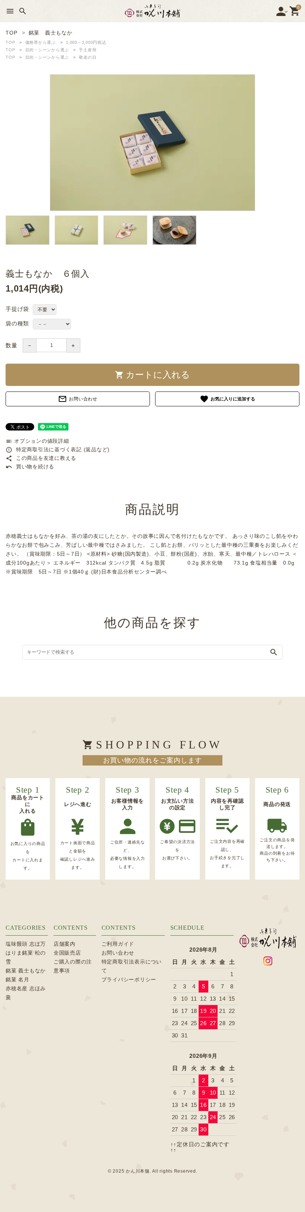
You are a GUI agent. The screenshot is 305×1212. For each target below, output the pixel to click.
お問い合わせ (77, 398)
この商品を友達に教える (41, 458)
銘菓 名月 (17, 979)
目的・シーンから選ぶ (47, 50)
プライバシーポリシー (129, 979)
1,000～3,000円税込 (86, 42)
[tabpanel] (152, 142)
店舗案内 (65, 944)
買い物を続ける (30, 466)
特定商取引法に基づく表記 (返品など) (58, 449)
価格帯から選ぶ (40, 42)
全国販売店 (67, 953)
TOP (10, 42)
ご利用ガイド (118, 944)
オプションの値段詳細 (37, 441)
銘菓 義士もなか (26, 971)
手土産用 (87, 50)
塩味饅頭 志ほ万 (26, 944)
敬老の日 (87, 57)
